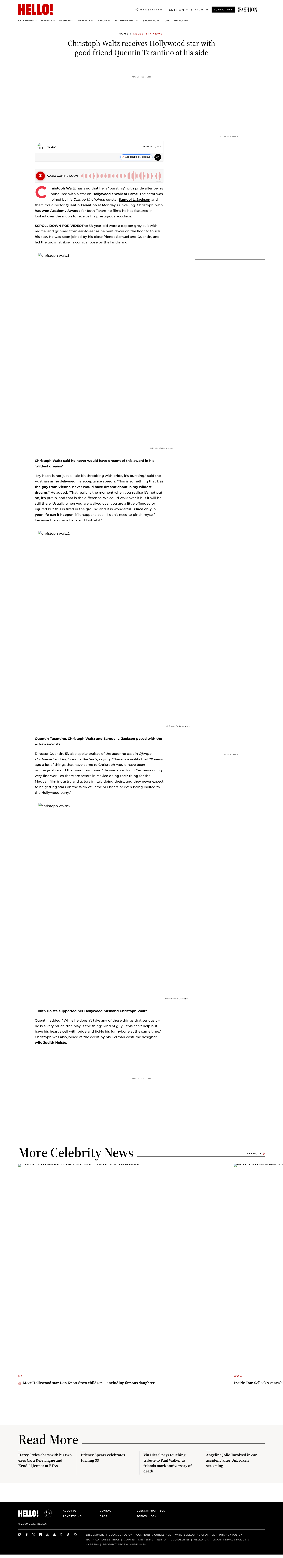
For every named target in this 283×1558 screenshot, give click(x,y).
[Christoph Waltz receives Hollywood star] (247, 9)
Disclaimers (95, 1534)
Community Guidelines (153, 1534)
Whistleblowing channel (195, 1534)
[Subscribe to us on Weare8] (68, 1534)
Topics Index (146, 1516)
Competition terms (138, 1539)
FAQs (103, 1516)
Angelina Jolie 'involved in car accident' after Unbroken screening (231, 1460)
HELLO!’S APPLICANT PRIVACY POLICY (220, 1539)
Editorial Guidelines (173, 1539)
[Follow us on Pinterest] (61, 1534)
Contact (106, 1510)
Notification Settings (103, 1539)
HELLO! (51, 146)
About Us (70, 1510)
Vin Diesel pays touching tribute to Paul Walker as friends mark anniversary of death (167, 1463)
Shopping (149, 20)
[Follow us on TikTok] (40, 1534)
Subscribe (223, 9)
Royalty (46, 20)
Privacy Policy (230, 1534)
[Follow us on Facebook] (26, 1534)
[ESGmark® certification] (46, 1513)
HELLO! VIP (181, 20)
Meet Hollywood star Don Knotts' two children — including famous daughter (89, 1382)
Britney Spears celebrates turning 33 (103, 1457)
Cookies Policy (120, 1534)
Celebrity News (148, 33)
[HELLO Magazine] (35, 9)
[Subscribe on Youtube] (47, 1534)
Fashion (65, 20)
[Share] (157, 158)
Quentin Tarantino (81, 205)
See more (254, 1153)
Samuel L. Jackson (134, 199)
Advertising (72, 1516)
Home (124, 33)
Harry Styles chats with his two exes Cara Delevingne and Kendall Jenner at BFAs (45, 1460)
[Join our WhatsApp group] (75, 1534)
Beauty (102, 20)
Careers (92, 1544)
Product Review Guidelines (124, 1544)
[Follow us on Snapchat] (54, 1534)
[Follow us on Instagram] (19, 1534)
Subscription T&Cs (150, 1510)
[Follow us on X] (33, 1534)
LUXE (166, 20)
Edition (176, 9)
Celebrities (26, 20)
